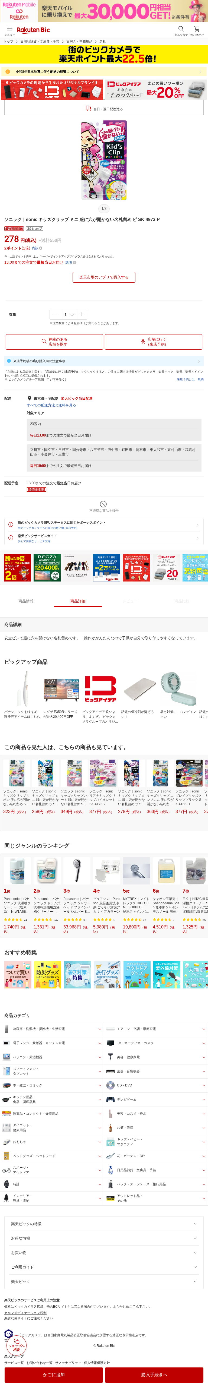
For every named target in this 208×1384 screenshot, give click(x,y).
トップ (8, 41)
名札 (102, 41)
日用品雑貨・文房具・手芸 (39, 41)
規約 (201, 379)
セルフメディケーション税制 (25, 1313)
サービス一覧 (14, 1363)
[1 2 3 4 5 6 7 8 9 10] (68, 315)
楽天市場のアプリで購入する (104, 277)
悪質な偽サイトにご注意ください (28, 1318)
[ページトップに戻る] (200, 1366)
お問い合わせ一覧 (40, 1363)
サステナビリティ (68, 1363)
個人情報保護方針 (97, 1363)
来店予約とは (186, 379)
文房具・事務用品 (79, 41)
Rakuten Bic (33, 31)
